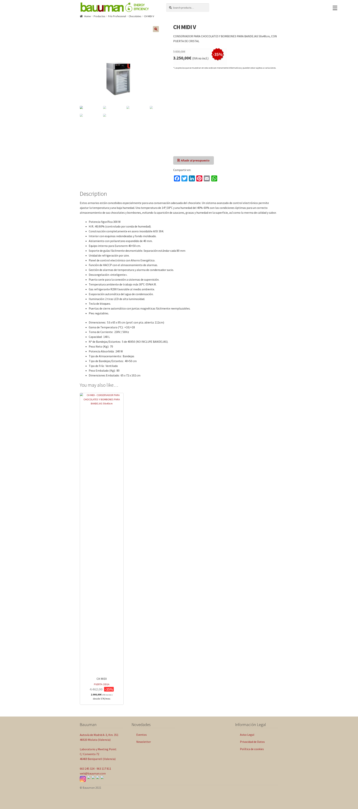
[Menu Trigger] (335, 8)
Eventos (141, 734)
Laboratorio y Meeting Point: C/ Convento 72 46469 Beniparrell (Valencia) (98, 754)
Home (87, 16)
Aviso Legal (247, 734)
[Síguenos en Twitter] (97, 777)
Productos (99, 16)
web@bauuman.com (93, 773)
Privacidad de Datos (252, 742)
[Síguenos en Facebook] (88, 777)
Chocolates (135, 16)
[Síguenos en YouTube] (93, 777)
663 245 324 (87, 768)
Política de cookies (252, 749)
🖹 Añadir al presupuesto (193, 160)
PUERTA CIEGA (102, 688)
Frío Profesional (117, 16)
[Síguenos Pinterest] (102, 777)
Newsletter (143, 742)
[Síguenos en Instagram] (83, 779)
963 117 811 (104, 768)
